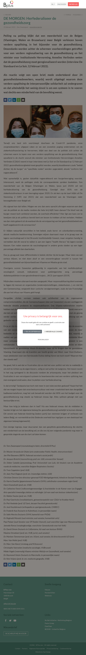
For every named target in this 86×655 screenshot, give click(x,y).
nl (52, 4)
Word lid (73, 4)
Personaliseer (43, 339)
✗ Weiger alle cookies (53, 331)
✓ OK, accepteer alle (32, 331)
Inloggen (61, 4)
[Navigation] (82, 4)
